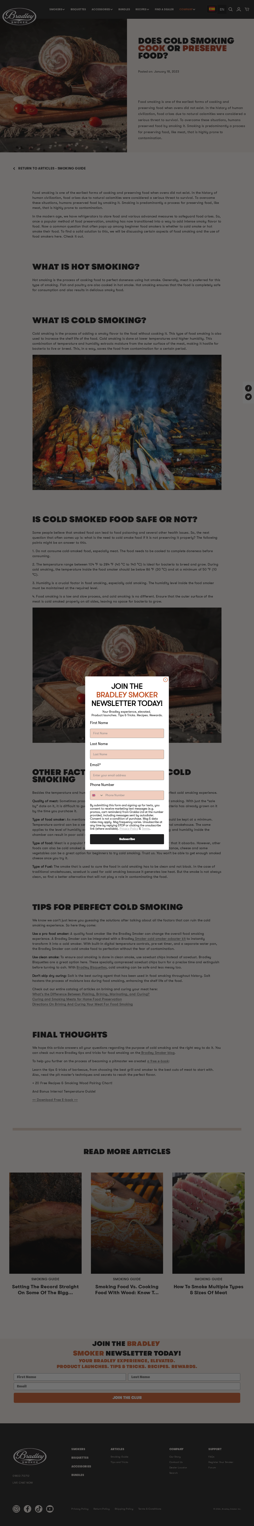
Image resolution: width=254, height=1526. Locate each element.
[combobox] (97, 795)
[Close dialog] (165, 680)
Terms (146, 828)
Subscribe (127, 839)
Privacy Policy (129, 828)
